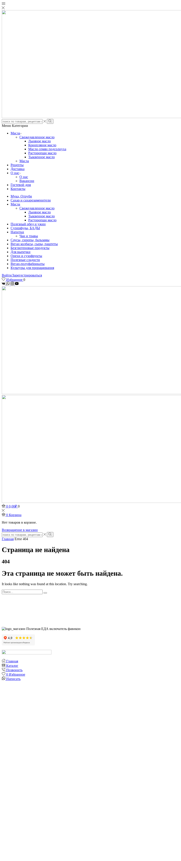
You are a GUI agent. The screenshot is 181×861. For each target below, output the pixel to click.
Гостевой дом (21, 185)
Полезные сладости (25, 260)
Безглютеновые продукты (30, 248)
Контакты (18, 189)
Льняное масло (39, 141)
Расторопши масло (42, 153)
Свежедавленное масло (37, 137)
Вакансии (26, 181)
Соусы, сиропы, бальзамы (30, 240)
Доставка (18, 169)
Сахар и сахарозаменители (31, 200)
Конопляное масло (42, 145)
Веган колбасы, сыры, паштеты (34, 244)
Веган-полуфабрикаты (28, 264)
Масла (15, 133)
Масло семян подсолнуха (47, 149)
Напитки (17, 232)
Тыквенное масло (41, 157)
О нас (15, 173)
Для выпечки (20, 252)
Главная (8, 539)
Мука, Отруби (21, 196)
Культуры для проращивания (32, 268)
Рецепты (17, 165)
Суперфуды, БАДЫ (25, 228)
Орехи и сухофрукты (26, 256)
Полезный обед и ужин (28, 224)
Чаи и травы (28, 236)
